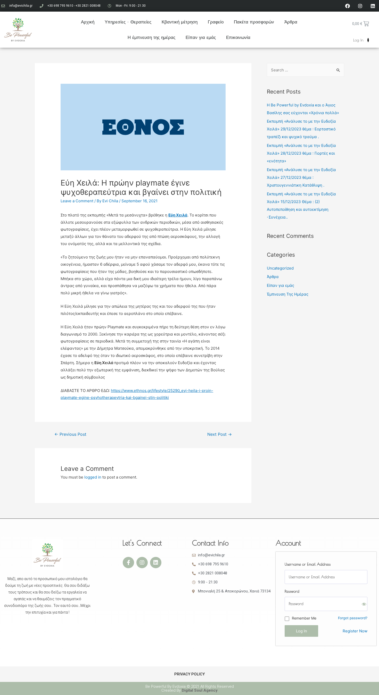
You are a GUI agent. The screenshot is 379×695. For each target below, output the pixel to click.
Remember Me (304, 618)
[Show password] (364, 604)
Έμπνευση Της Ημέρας (287, 294)
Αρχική (87, 21)
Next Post (219, 434)
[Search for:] (305, 70)
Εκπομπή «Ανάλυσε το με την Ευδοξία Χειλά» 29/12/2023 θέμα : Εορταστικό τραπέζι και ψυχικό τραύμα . (301, 129)
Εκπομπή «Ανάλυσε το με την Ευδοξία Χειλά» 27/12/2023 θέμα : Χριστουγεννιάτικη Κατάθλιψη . (301, 177)
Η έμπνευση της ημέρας (151, 37)
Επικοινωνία (238, 37)
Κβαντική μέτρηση (179, 21)
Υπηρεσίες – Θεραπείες (128, 21)
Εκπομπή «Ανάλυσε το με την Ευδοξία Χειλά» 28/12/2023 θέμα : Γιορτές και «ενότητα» (301, 153)
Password (292, 591)
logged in (92, 477)
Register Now (355, 631)
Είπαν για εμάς (201, 37)
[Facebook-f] (128, 562)
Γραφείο (216, 21)
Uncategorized (280, 268)
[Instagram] (360, 6)
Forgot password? (352, 618)
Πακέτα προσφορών (254, 21)
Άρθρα (290, 21)
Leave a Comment (77, 200)
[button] (361, 40)
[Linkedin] (372, 6)
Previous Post (70, 434)
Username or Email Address (308, 564)
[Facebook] (347, 6)
